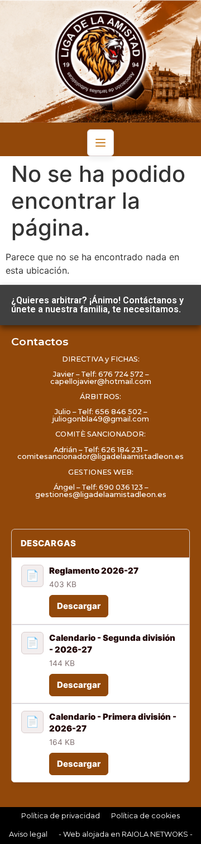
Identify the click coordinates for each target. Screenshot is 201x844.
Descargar (78, 606)
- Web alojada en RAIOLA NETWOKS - (126, 834)
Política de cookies (145, 816)
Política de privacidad (60, 816)
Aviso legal (28, 834)
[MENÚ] (100, 142)
